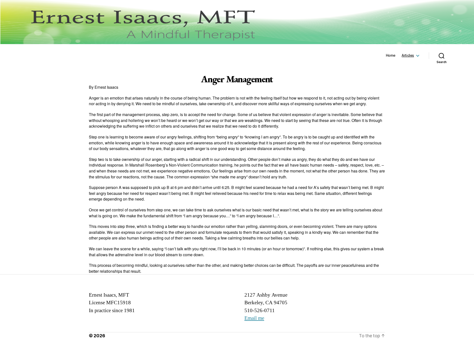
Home (390, 55)
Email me (254, 318)
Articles (408, 55)
